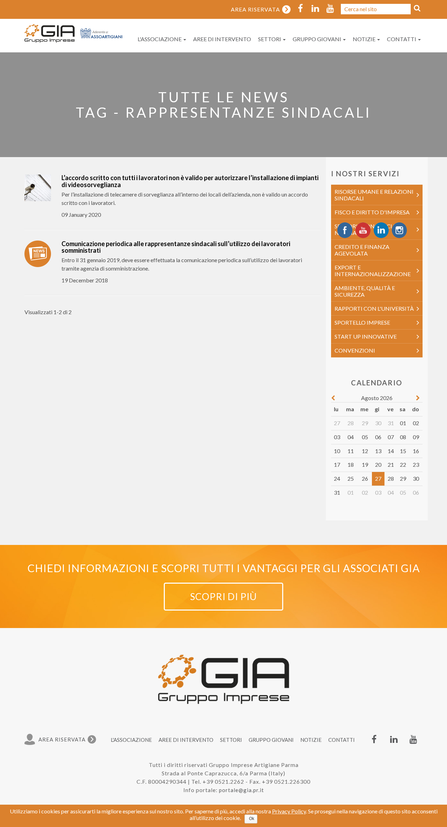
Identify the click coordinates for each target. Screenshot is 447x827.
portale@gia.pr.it (241, 790)
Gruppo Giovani (317, 39)
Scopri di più (223, 596)
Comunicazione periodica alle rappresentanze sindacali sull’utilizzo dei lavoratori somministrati (175, 247)
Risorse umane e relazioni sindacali (374, 194)
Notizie (364, 39)
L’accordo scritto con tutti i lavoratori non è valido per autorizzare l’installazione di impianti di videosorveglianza (189, 181)
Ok (251, 818)
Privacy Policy (289, 811)
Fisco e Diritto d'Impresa (372, 212)
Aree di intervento (222, 39)
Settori (270, 39)
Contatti (402, 39)
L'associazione (160, 39)
